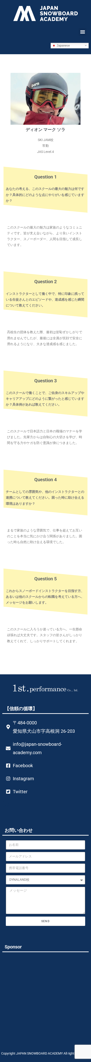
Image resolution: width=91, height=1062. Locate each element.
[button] (82, 32)
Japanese (63, 45)
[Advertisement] (41, 994)
